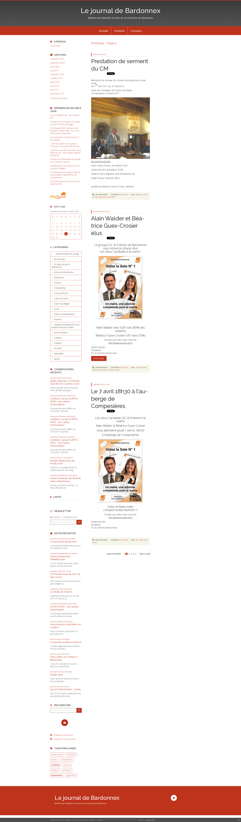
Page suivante (144, 554)
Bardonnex (59, 277)
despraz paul (57, 754)
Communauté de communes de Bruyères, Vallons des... (64, 129)
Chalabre (62, 168)
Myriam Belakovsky (60, 460)
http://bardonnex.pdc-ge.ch (120, 343)
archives (55, 764)
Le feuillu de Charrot (61, 591)
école (53, 759)
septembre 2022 (57, 63)
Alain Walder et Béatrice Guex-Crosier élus (117, 225)
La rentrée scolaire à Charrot (65, 642)
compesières (66, 759)
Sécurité (57, 348)
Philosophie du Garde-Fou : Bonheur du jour (65, 160)
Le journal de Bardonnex (120, 11)
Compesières (60, 288)
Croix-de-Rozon (61, 293)
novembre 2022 (57, 59)
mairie (116, 370)
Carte (57, 497)
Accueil (103, 30)
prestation (103, 197)
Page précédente (114, 554)
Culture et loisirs (61, 298)
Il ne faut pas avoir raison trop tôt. (65, 172)
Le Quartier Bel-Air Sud (69, 146)
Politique (58, 343)
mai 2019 (54, 70)
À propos (136, 30)
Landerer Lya (57, 398)
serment (111, 197)
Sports (57, 358)
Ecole (56, 309)
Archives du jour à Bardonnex (61, 265)
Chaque (53, 159)
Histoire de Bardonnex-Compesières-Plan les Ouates (66, 326)
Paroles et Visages (65, 124)
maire (111, 370)
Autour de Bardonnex (64, 272)
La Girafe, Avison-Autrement (65, 132)
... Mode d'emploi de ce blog (66, 253)
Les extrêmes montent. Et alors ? (64, 137)
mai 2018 (54, 86)
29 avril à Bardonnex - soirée (65, 689)
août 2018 (54, 82)
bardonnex (56, 775)
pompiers (67, 770)
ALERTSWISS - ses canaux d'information (64, 401)
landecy (54, 770)
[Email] (64, 722)
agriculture (71, 775)
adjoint (139, 367)
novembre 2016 (57, 93)
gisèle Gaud (56, 381)
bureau (139, 194)
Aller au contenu (8, 2)
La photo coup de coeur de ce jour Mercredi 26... (65, 151)
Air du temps (59, 259)
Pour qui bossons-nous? (61, 181)
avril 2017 (54, 90)
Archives (119, 30)
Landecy (58, 337)
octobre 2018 (56, 78)
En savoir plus (150, 820)
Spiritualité (58, 353)
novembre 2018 (57, 74)
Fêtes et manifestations (64, 314)
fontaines (71, 754)
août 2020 (54, 66)
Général (57, 319)
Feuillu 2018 (56, 463)
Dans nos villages (62, 303)
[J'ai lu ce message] (238, 820)
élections (104, 370)
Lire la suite (55, 45)
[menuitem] (103, 30)
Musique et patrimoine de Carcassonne (63, 176)
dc (137, 540)
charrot (67, 764)
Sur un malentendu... (59, 115)
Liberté (57, 139)
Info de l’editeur (61, 332)
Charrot (57, 282)
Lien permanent (101, 194)
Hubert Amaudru (59, 478)
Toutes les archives (58, 98)
